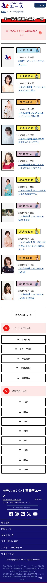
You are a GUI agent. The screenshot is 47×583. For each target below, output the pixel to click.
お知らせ (26, 339)
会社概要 (5, 522)
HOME (3, 11)
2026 (26, 402)
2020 (26, 459)
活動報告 (26, 377)
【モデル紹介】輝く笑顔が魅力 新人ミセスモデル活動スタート (32, 246)
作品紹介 (26, 358)
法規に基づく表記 (9, 541)
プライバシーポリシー (11, 547)
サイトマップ (7, 553)
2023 (26, 430)
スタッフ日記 (26, 348)
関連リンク (6, 528)
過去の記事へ (21, 314)
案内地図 (39, 499)
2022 (26, 440)
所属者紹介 (26, 368)
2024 (26, 421)
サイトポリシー (8, 534)
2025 (26, 411)
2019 (26, 469)
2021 (26, 450)
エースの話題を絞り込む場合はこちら (21, 32)
